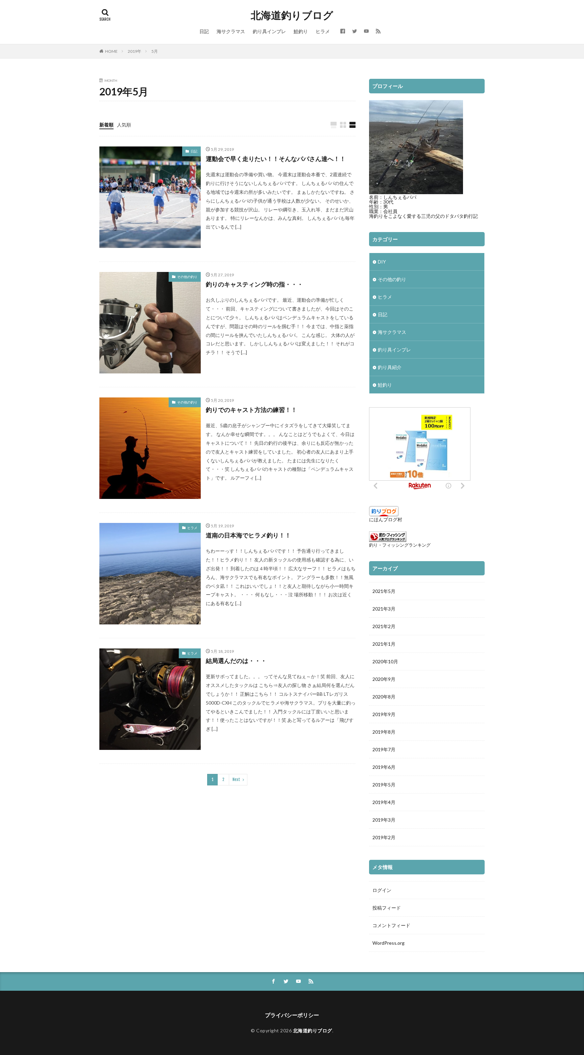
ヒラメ (323, 31)
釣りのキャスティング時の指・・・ (254, 284)
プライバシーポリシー (292, 1015)
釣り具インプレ (269, 31)
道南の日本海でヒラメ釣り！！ (248, 535)
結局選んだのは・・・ (236, 660)
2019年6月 (383, 767)
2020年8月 (383, 696)
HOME (111, 51)
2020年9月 (383, 679)
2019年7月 (383, 749)
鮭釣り (301, 31)
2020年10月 (385, 661)
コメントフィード (391, 925)
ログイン (381, 890)
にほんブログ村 (385, 519)
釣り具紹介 (390, 367)
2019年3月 (383, 820)
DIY (382, 262)
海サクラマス (231, 31)
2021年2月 (383, 626)
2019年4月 (383, 802)
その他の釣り (187, 277)
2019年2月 (383, 837)
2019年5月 (383, 784)
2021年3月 (383, 609)
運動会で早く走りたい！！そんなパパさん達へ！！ (276, 158)
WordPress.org (388, 943)
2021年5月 (383, 591)
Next (236, 779)
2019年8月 (383, 732)
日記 (204, 31)
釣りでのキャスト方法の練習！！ (251, 409)
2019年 (134, 51)
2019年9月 (383, 714)
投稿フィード (386, 908)
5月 (154, 51)
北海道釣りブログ (292, 15)
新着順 (106, 125)
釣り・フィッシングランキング (400, 545)
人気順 (124, 125)
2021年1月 (383, 644)
